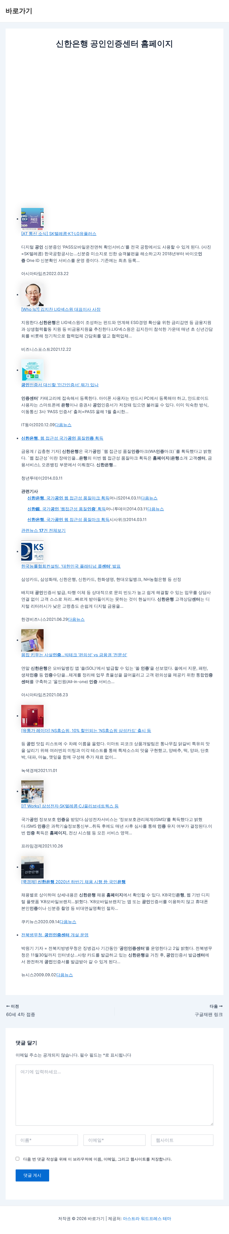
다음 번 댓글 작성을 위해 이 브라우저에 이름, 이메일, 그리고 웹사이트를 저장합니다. (97, 1159)
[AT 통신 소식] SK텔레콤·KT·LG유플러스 (58, 233)
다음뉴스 (63, 424)
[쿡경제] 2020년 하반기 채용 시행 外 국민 (73, 881)
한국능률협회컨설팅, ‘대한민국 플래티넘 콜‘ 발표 (71, 566)
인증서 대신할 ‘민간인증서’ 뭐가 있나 (60, 384)
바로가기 (19, 11)
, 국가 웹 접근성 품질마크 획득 (68, 498)
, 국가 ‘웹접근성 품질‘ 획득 (66, 508)
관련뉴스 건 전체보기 (43, 530)
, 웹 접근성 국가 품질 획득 (62, 438)
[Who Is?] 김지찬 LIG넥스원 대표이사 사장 (61, 309)
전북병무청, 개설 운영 (55, 934)
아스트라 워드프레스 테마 (147, 1218)
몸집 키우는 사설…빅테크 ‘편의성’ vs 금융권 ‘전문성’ (74, 654)
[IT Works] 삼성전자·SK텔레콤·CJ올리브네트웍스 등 (70, 806)
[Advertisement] (114, 96)
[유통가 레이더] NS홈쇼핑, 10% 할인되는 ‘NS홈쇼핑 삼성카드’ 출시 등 (86, 730)
